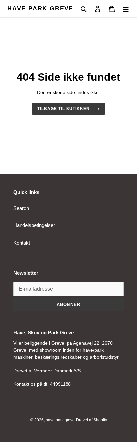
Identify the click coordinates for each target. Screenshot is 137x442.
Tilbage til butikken (63, 108)
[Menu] (126, 9)
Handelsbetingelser (34, 225)
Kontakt (21, 243)
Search (21, 208)
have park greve (40, 8)
